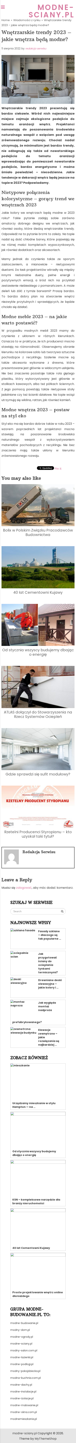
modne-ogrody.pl (21, 1337)
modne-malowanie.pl (24, 1405)
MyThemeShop (46, 1439)
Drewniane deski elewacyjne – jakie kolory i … (50, 983)
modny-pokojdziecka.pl (25, 1371)
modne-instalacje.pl (23, 1391)
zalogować (24, 888)
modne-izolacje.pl (22, 1398)
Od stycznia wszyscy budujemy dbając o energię (38, 652)
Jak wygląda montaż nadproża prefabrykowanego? (34, 1012)
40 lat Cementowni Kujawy (38, 592)
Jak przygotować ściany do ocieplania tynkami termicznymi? (48, 963)
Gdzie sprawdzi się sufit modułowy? (38, 774)
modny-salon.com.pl (23, 1350)
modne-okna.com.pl (23, 1412)
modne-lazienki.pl (21, 1357)
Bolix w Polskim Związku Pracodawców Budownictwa (38, 532)
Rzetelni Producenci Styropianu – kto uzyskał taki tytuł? (38, 834)
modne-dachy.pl (21, 1385)
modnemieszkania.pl (23, 1419)
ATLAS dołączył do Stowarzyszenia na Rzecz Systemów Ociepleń (38, 714)
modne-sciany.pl (52, 11)
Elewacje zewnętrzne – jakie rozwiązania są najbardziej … (48, 1037)
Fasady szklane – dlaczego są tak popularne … (49, 935)
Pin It (58, 469)
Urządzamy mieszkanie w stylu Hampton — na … (34, 1105)
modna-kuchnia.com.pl (25, 1378)
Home (5, 20)
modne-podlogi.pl (21, 1364)
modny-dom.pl (20, 1330)
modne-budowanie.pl (24, 1323)
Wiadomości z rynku (26, 20)
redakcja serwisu (35, 48)
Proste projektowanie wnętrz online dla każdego (37, 1294)
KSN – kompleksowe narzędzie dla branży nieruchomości (36, 1201)
